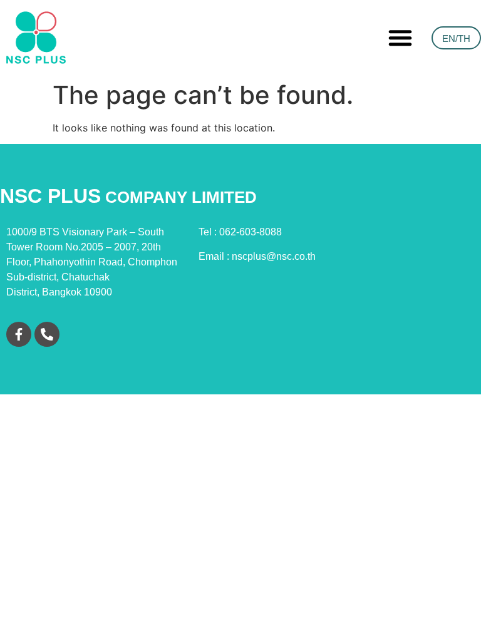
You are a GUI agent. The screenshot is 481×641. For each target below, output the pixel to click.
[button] (400, 37)
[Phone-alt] (46, 334)
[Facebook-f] (18, 334)
